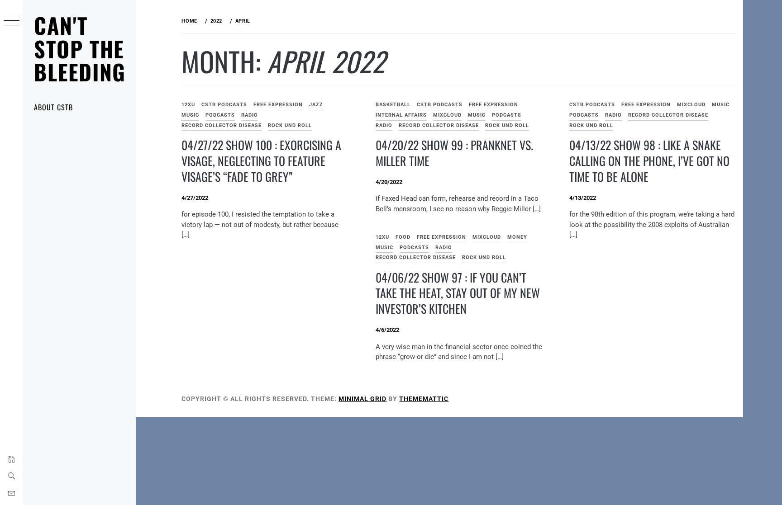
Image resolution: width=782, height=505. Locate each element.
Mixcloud (447, 115)
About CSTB (53, 107)
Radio (249, 115)
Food (403, 237)
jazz (316, 105)
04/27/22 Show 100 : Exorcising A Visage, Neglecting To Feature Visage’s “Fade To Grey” (261, 160)
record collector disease (221, 125)
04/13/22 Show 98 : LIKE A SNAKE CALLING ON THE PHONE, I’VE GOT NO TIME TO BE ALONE (649, 160)
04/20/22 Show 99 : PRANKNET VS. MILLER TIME (454, 153)
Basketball (393, 105)
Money (517, 237)
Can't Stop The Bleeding (80, 48)
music (190, 115)
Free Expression (278, 105)
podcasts (220, 115)
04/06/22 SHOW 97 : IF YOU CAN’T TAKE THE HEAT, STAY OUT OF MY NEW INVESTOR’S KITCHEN (458, 293)
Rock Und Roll (290, 125)
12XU (188, 105)
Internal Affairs (401, 115)
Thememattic (423, 398)
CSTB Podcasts (224, 105)
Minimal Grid (362, 398)
